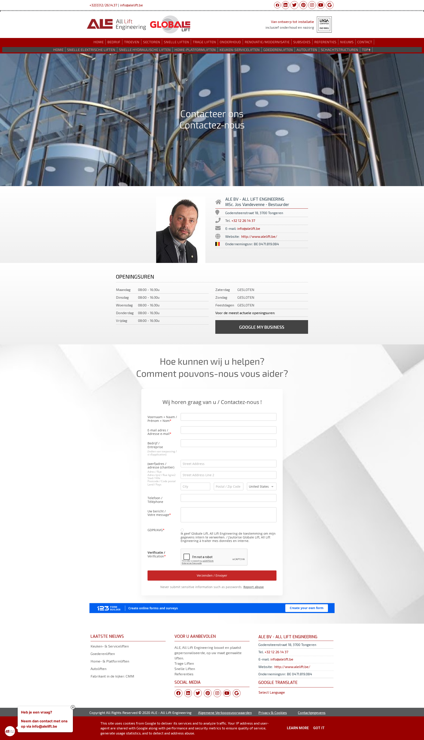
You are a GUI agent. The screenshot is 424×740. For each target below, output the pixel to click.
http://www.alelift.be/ (259, 236)
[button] (261, 327)
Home (98, 42)
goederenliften (278, 49)
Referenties (325, 42)
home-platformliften (195, 49)
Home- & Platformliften (110, 661)
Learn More (298, 728)
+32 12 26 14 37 (243, 220)
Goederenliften (103, 653)
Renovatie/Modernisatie (267, 42)
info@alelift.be (131, 5)
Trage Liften (184, 663)
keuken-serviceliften (240, 49)
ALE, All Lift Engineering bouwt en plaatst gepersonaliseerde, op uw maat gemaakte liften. (208, 652)
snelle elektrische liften (91, 49)
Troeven (131, 42)
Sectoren (151, 42)
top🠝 (366, 49)
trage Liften (204, 42)
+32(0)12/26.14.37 (103, 5)
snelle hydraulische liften (145, 49)
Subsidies (301, 42)
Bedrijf (113, 42)
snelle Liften (176, 42)
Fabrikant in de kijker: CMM (112, 676)
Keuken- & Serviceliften (110, 646)
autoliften (307, 49)
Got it (319, 728)
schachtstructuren (339, 49)
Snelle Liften (184, 668)
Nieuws (347, 42)
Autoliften (98, 668)
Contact (364, 42)
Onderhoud (230, 42)
